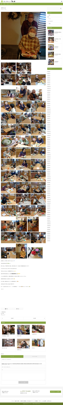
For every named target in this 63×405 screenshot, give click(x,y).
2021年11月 (48, 178)
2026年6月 (48, 75)
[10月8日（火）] (23, 343)
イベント (49, 18)
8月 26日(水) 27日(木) (58, 40)
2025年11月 (48, 88)
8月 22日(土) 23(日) (58, 54)
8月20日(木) (57, 61)
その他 (5, 9)
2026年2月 (48, 82)
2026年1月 (48, 84)
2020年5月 (48, 212)
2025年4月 (48, 101)
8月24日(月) (56, 46)
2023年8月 (48, 139)
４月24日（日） (34, 334)
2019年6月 (48, 233)
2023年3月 (48, 148)
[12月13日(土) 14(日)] (8, 329)
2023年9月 (48, 137)
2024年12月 (48, 109)
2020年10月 (48, 203)
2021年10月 (48, 180)
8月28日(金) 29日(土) (58, 32)
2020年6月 (48, 210)
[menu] (61, 1)
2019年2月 (48, 240)
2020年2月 (48, 218)
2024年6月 (48, 120)
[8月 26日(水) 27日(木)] (51, 40)
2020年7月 (48, 208)
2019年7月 (48, 231)
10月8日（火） (19, 349)
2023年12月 (48, 131)
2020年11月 (48, 201)
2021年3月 (48, 193)
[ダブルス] (38, 343)
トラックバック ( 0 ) (34, 356)
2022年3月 (48, 171)
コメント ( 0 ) (12, 356)
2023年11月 (48, 133)
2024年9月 (48, 114)
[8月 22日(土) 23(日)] (51, 55)
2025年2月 (48, 105)
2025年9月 (48, 92)
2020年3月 (48, 216)
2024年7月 (48, 118)
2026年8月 (48, 71)
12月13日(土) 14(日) (5, 335)
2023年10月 (48, 135)
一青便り (49, 23)
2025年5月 (48, 99)
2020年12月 (48, 199)
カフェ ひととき (50, 21)
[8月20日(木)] (51, 62)
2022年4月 (48, 169)
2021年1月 (48, 197)
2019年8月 (48, 229)
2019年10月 (48, 225)
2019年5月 (48, 235)
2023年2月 (48, 150)
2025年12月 (48, 86)
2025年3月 (48, 103)
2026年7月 (48, 73)
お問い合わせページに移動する (55, 391)
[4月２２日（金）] (8, 343)
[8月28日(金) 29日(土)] (51, 33)
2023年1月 (48, 152)
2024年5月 (48, 122)
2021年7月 (48, 186)
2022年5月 (48, 167)
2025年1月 (48, 107)
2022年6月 (48, 165)
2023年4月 (48, 146)
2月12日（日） (19, 335)
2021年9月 (48, 182)
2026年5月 (48, 77)
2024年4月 (48, 124)
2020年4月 (48, 214)
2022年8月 (48, 161)
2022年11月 (48, 156)
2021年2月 (48, 195)
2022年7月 (48, 163)
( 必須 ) (6, 364)
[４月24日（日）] (38, 329)
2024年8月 (48, 116)
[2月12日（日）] (23, 329)
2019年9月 (48, 227)
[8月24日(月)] (51, 47)
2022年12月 (48, 154)
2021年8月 (48, 184)
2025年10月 (48, 90)
